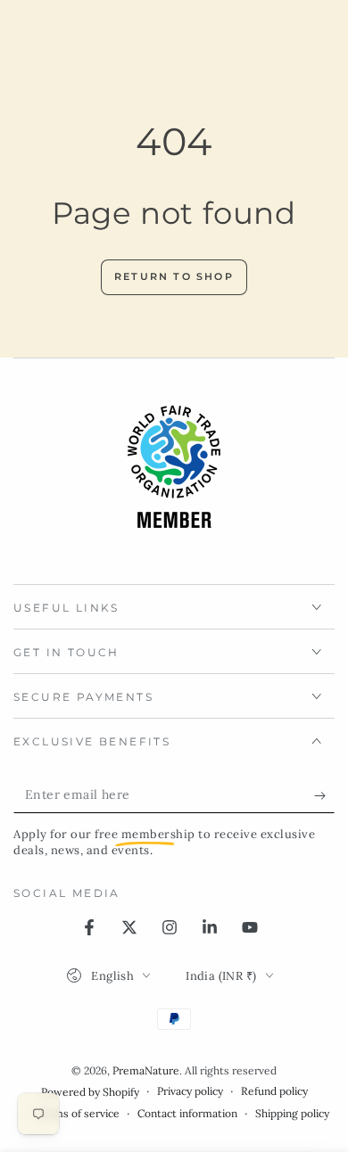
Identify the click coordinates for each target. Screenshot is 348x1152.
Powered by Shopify (90, 1092)
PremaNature (145, 1070)
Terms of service (78, 1113)
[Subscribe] (324, 795)
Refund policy (274, 1091)
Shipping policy (292, 1113)
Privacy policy (190, 1091)
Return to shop (174, 276)
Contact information (187, 1113)
